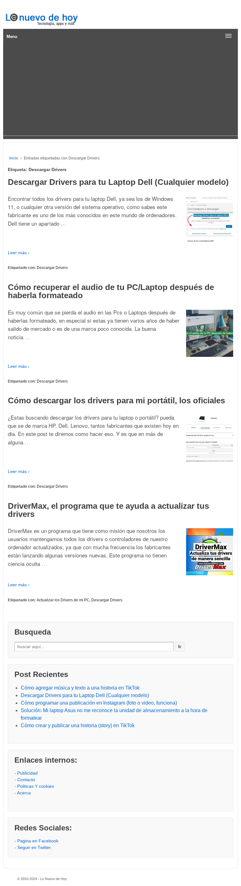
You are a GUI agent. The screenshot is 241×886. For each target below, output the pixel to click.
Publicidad (27, 773)
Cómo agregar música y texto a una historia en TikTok (80, 687)
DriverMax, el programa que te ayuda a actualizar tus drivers (108, 510)
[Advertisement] (120, 92)
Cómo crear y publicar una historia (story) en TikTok (78, 725)
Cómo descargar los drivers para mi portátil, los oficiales (116, 400)
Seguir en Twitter (34, 847)
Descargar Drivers (52, 268)
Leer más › (18, 252)
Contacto (26, 779)
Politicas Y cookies (35, 786)
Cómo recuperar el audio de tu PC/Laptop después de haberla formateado (111, 291)
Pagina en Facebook (37, 840)
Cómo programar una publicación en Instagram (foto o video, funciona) (99, 703)
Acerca (24, 792)
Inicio (13, 158)
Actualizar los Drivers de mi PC (63, 600)
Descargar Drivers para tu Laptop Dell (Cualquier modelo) (118, 182)
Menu (12, 36)
